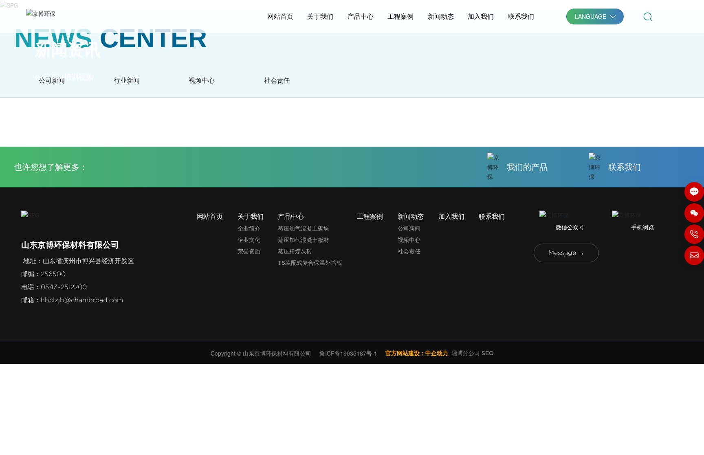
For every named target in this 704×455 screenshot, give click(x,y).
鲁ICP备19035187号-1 (348, 353)
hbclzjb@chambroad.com (82, 300)
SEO (488, 353)
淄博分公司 (465, 353)
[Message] (694, 192)
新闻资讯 (67, 50)
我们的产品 (527, 167)
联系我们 (624, 167)
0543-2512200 (64, 287)
